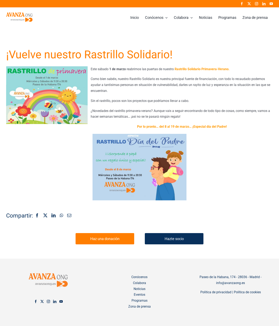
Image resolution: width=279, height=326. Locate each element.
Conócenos (139, 277)
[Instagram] (48, 301)
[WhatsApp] (61, 215)
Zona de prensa (139, 306)
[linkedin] (264, 3)
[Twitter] (42, 301)
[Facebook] (37, 215)
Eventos (139, 295)
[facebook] (241, 3)
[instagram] (256, 3)
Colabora (139, 283)
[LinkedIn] (53, 215)
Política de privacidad (215, 292)
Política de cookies (247, 292)
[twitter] (249, 3)
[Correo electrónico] (69, 215)
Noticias (139, 289)
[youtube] (271, 3)
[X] (45, 215)
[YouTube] (61, 301)
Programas (139, 300)
